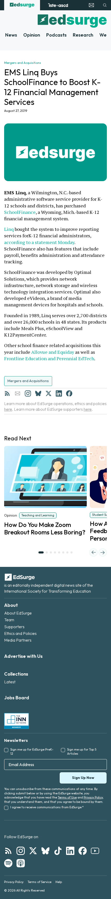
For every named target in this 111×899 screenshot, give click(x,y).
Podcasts (56, 35)
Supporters (14, 626)
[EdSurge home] (22, 5)
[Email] (17, 393)
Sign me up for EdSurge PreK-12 (31, 751)
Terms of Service (39, 882)
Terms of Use (67, 797)
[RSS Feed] (7, 393)
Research (83, 35)
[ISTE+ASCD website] (58, 5)
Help (59, 882)
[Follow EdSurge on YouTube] (95, 851)
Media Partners (17, 640)
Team (9, 619)
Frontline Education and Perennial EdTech (49, 358)
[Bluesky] (38, 393)
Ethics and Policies (20, 633)
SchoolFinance (20, 212)
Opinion (31, 35)
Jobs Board (16, 698)
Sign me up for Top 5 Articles (81, 751)
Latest (9, 681)
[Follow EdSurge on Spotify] (8, 863)
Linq (9, 229)
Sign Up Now (83, 777)
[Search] (105, 5)
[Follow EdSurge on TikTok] (58, 851)
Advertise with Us (23, 656)
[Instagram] (28, 393)
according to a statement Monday (39, 242)
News (11, 35)
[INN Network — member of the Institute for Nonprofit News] (16, 721)
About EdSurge (18, 613)
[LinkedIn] (59, 393)
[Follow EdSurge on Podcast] (21, 863)
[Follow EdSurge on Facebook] (82, 851)
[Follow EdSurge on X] (33, 851)
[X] (48, 393)
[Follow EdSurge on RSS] (8, 851)
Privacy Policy (93, 797)
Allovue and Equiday (52, 352)
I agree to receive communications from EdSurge (47, 807)
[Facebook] (69, 393)
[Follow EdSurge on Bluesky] (45, 851)
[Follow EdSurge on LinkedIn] (70, 851)
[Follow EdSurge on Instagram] (21, 851)
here (8, 409)
